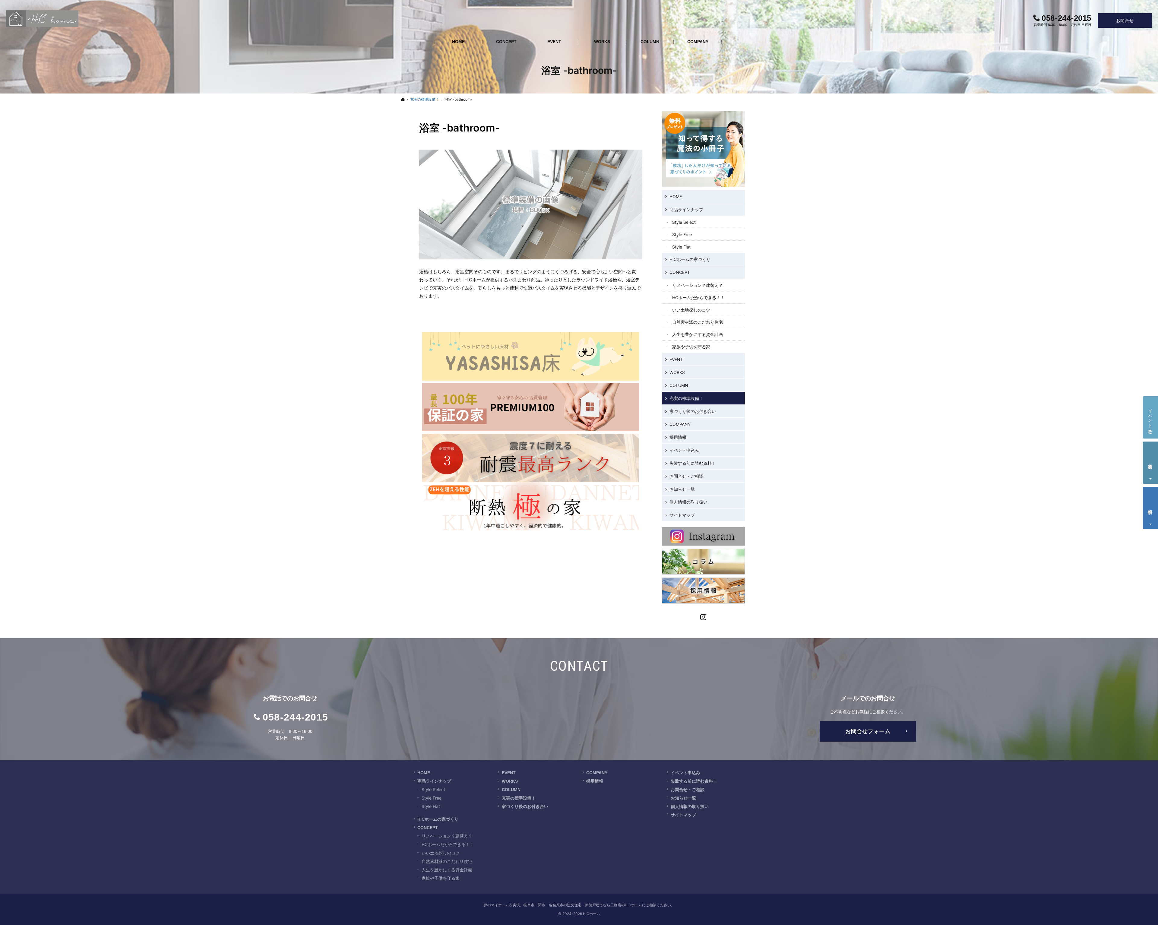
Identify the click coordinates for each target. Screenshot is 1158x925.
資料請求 (1150, 506)
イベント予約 (1150, 416)
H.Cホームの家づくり (689, 259)
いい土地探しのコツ (691, 309)
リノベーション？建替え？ (697, 285)
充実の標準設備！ (686, 398)
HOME (675, 196)
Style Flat (681, 246)
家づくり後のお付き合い (692, 411)
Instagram (703, 616)
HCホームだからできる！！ (698, 297)
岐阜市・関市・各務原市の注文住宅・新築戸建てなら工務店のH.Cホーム (583, 905)
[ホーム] (403, 99)
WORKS (677, 372)
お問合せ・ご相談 (686, 476)
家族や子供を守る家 (691, 346)
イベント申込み (684, 450)
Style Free (682, 234)
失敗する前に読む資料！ (692, 463)
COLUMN (678, 385)
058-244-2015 (295, 717)
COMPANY (680, 424)
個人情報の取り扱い (688, 502)
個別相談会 (1150, 461)
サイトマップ (682, 515)
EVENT (676, 359)
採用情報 (677, 437)
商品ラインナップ (686, 209)
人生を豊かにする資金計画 (697, 334)
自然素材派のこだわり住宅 (697, 322)
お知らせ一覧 (682, 489)
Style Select (684, 222)
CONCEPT (679, 272)
